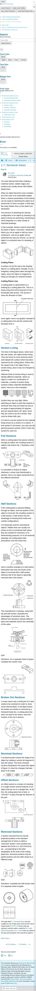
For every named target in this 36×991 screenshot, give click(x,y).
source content (18, 930)
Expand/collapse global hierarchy (3, 160)
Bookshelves (22, 160)
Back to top (4, 938)
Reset (3, 57)
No (12, 955)
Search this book (5, 37)
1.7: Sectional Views (17, 921)
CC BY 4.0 (14, 926)
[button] (7, 124)
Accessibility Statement (8, 981)
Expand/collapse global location (34, 160)
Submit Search (6, 43)
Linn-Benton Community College (18, 175)
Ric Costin (11, 173)
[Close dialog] (1, 144)
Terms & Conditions (26, 979)
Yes (5, 955)
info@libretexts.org (10, 983)
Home (10, 160)
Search (4, 988)
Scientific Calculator (10, 110)
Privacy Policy (14, 979)
